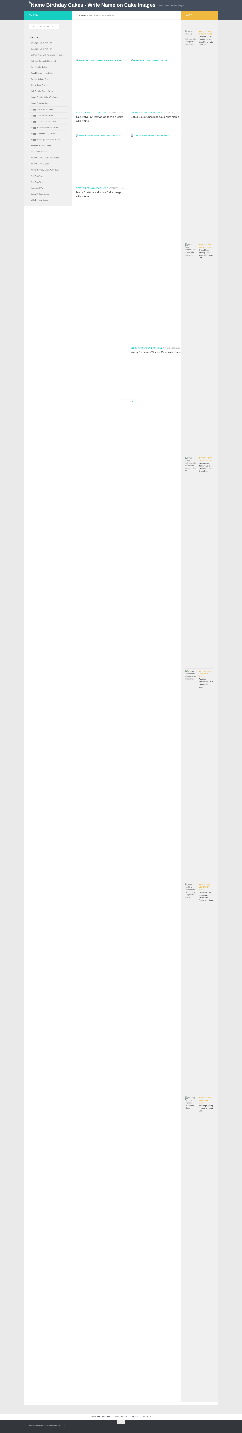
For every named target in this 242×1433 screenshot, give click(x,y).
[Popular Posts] (206, 26)
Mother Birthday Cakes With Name (45, 170)
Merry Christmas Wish (40, 164)
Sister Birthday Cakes (40, 194)
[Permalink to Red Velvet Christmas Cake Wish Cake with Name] (101, 84)
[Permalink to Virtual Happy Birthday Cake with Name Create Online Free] (191, 562)
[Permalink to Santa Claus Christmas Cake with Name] (156, 84)
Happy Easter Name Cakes (42, 109)
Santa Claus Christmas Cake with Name (155, 116)
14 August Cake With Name (42, 43)
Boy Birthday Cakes (39, 67)
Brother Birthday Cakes (40, 79)
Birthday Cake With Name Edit (43, 61)
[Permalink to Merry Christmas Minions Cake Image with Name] (101, 159)
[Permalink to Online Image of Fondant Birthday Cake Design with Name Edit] (191, 135)
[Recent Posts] (192, 26)
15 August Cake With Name (42, 49)
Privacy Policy (121, 1417)
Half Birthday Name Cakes (42, 91)
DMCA (135, 1417)
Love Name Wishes (39, 152)
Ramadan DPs (37, 188)
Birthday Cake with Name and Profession (47, 55)
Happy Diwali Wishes (39, 103)
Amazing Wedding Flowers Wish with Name (206, 1108)
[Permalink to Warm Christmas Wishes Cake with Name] (156, 239)
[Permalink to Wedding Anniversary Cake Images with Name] (191, 775)
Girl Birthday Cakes (39, 85)
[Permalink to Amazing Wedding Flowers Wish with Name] (191, 1201)
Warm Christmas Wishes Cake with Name (156, 352)
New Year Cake (37, 176)
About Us (147, 1417)
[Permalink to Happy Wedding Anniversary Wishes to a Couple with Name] (191, 988)
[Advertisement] (128, 39)
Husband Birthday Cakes (41, 146)
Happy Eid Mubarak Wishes (42, 115)
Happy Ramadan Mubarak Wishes (45, 127)
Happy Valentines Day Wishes (43, 134)
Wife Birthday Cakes (39, 200)
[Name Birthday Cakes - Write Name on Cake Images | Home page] (92, 5)
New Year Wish (37, 182)
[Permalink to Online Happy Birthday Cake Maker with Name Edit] (191, 348)
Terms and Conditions (100, 1417)
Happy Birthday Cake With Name (44, 97)
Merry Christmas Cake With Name (92, 113)
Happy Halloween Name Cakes (43, 121)
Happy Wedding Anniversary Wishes (46, 140)
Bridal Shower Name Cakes (42, 73)
